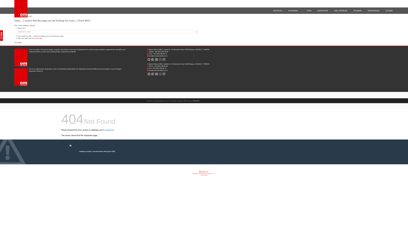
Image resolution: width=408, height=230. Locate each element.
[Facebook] (153, 60)
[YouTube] (164, 60)
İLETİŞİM (1, 35)
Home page (38, 38)
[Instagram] (160, 60)
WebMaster (109, 130)
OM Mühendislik (21, 8)
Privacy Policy (204, 175)
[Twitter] (149, 60)
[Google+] (156, 60)
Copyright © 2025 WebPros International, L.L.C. (204, 173)
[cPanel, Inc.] (204, 172)
